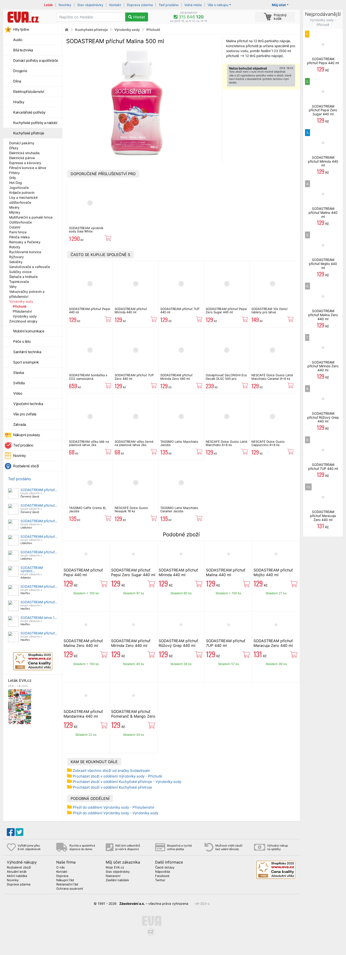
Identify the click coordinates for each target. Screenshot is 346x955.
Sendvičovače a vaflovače (29, 267)
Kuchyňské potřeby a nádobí (35, 122)
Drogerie (20, 71)
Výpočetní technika (28, 403)
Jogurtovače (19, 188)
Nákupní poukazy (26, 435)
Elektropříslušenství (28, 91)
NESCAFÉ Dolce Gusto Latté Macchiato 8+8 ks (226, 443)
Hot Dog (15, 183)
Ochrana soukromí (69, 888)
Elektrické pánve (22, 158)
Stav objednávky (90, 5)
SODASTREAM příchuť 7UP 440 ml (179, 310)
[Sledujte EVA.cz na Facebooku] (11, 832)
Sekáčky (16, 262)
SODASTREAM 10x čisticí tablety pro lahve (269, 310)
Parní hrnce (18, 232)
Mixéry (14, 207)
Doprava (62, 876)
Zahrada (19, 424)
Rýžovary (16, 257)
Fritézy (14, 173)
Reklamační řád (67, 884)
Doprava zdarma (140, 5)
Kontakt (115, 5)
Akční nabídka (17, 876)
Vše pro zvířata (24, 414)
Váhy (13, 287)
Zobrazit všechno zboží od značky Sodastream (111, 770)
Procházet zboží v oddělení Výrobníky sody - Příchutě (117, 776)
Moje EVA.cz (115, 867)
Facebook (162, 876)
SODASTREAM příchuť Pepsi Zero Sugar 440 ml (226, 310)
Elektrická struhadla (24, 153)
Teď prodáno (168, 5)
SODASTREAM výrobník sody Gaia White (86, 229)
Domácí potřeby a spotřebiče (35, 60)
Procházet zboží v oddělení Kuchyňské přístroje (112, 787)
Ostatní (14, 227)
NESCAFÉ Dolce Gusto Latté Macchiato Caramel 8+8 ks (272, 376)
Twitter (160, 880)
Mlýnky (14, 212)
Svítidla (18, 383)
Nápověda (162, 871)
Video (17, 393)
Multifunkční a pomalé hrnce (30, 217)
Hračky (18, 102)
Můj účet (279, 5)
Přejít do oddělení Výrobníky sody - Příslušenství (113, 807)
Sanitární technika (27, 352)
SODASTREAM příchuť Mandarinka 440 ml (83, 714)
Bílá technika (23, 50)
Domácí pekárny (21, 143)
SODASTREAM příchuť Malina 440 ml (225, 572)
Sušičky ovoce (20, 272)
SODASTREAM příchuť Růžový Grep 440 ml (178, 643)
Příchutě (19, 306)
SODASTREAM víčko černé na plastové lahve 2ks (134, 443)
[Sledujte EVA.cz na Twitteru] (19, 832)
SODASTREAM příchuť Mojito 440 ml (273, 572)
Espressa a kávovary (25, 163)
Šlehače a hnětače (23, 277)
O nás (60, 867)
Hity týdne (21, 29)
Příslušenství (22, 311)
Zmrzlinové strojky (23, 321)
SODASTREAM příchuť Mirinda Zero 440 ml (176, 376)
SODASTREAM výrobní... (31, 569)
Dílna (17, 81)
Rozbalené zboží (26, 466)
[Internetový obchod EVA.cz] (28, 17)
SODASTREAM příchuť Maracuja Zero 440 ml (273, 643)
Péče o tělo (22, 341)
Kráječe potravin (21, 192)
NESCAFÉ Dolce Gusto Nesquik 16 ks (131, 509)
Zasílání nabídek (117, 880)
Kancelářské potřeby (29, 112)
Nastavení (113, 876)
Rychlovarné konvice (25, 252)
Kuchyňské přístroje (28, 133)
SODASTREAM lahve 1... (38, 618)
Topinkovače (19, 282)
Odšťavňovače (20, 222)
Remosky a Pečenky (24, 242)
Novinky (65, 5)
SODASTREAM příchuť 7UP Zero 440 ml (134, 376)
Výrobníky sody (21, 301)
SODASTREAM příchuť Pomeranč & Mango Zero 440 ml (133, 716)
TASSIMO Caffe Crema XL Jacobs (87, 509)
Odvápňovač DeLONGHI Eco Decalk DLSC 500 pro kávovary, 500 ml (226, 378)
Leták (48, 5)
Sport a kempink (26, 362)
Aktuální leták (17, 871)
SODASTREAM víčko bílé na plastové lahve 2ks (89, 443)
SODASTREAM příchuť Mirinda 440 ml (131, 310)
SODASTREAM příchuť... (38, 490)
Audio (17, 39)
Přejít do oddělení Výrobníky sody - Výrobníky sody (115, 813)
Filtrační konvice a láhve (27, 168)
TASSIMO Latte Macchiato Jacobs (179, 443)
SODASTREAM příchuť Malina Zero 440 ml (83, 643)
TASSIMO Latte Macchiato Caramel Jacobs (179, 509)
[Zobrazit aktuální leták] (20, 706)
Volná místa (193, 5)
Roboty (14, 247)
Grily (12, 178)
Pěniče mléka (19, 237)
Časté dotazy (164, 867)
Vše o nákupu (218, 5)
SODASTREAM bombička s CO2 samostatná (88, 376)
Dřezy (13, 148)
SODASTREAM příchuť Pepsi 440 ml (89, 310)
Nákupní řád (65, 880)
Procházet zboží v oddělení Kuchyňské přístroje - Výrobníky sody (127, 781)
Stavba (18, 372)
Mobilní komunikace (28, 331)
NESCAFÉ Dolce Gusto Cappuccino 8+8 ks (268, 443)
